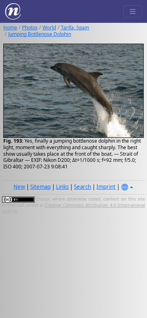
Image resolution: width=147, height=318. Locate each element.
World (49, 27)
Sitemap (40, 186)
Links (62, 186)
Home (10, 27)
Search (82, 186)
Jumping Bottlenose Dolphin (39, 34)
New (19, 186)
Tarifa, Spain (75, 27)
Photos (30, 27)
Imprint (106, 186)
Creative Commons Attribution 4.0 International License (73, 208)
